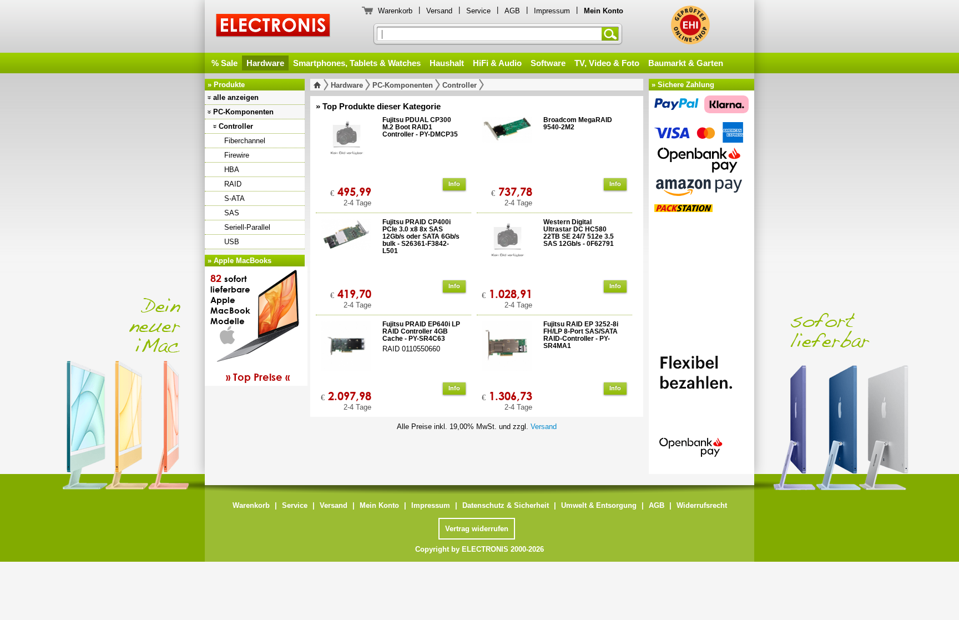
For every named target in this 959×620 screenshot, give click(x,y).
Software (548, 63)
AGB (512, 11)
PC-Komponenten (243, 112)
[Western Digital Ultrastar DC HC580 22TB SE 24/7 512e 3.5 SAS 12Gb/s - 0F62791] (507, 252)
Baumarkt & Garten (685, 63)
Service (478, 11)
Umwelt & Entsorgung (599, 505)
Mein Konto (379, 505)
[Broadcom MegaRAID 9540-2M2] (507, 150)
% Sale (224, 63)
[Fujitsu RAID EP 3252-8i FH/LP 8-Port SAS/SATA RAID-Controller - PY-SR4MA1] (507, 354)
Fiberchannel (244, 141)
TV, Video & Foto (606, 63)
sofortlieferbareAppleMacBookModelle (250, 327)
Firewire (236, 155)
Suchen (612, 34)
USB (231, 242)
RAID (232, 184)
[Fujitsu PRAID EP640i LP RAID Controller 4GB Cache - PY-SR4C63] (346, 354)
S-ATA (234, 198)
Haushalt (447, 63)
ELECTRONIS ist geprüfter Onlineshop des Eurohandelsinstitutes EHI (690, 25)
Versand (439, 11)
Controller (236, 126)
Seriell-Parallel (247, 227)
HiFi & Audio (497, 63)
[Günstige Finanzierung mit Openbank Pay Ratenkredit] (701, 401)
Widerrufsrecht (702, 505)
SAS (231, 213)
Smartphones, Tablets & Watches (357, 63)
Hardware (265, 63)
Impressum (552, 11)
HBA (231, 169)
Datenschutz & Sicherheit (505, 505)
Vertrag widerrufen (476, 529)
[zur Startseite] (319, 85)
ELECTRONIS (273, 27)
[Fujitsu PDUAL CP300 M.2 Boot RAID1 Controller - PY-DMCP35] (346, 150)
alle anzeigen (236, 97)
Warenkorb (395, 11)
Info (454, 183)
